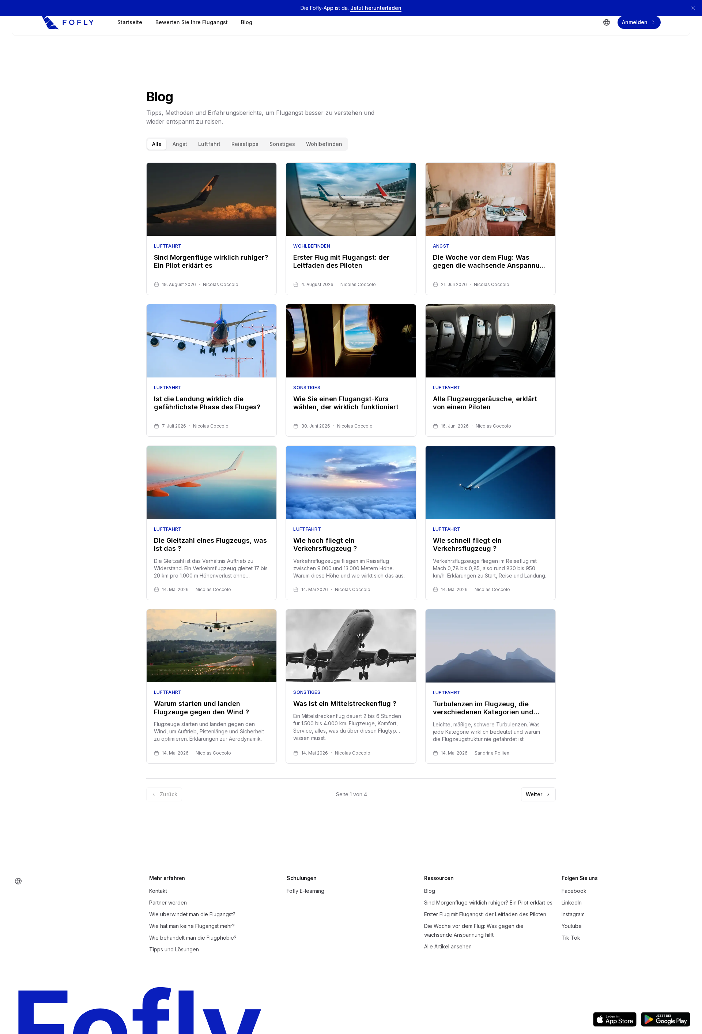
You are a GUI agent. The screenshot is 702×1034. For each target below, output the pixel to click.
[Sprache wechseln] (606, 22)
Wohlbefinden (324, 144)
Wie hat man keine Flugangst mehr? (192, 926)
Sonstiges (282, 144)
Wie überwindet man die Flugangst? (192, 914)
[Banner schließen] (693, 8)
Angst (180, 144)
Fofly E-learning (305, 891)
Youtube (572, 926)
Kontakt (158, 891)
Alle (157, 144)
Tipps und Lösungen (174, 949)
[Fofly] (67, 22)
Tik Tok (571, 938)
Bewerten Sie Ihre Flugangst (191, 22)
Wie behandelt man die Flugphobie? (193, 938)
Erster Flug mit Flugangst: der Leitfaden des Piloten (485, 914)
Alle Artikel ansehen (448, 946)
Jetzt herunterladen (375, 8)
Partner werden (168, 902)
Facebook (574, 891)
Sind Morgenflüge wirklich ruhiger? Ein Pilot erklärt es (488, 902)
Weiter (534, 794)
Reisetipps (244, 144)
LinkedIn (572, 902)
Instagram (573, 914)
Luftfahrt (209, 144)
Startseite (129, 22)
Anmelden (635, 22)
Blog (246, 22)
